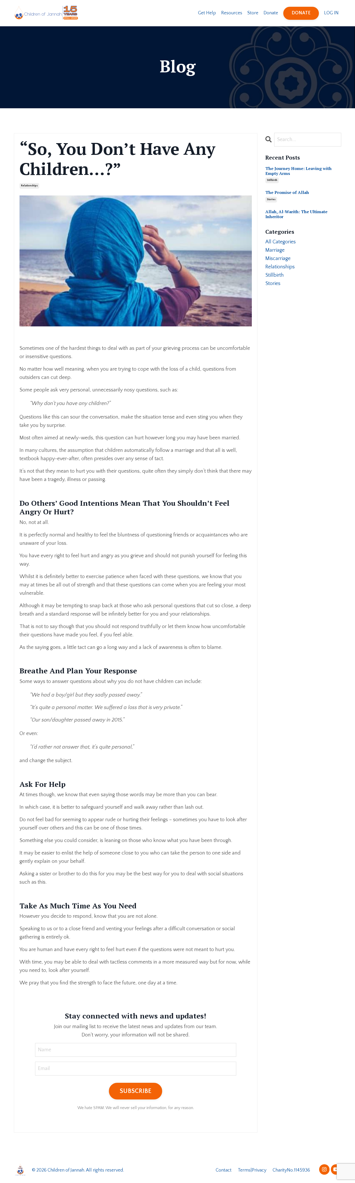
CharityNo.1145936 (291, 1170)
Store (252, 13)
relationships (29, 185)
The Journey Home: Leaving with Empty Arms (298, 171)
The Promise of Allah (287, 192)
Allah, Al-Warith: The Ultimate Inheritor (296, 214)
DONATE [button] (301, 13)
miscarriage (278, 258)
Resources (231, 13)
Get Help (207, 13)
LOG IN (331, 13)
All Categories (280, 242)
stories (271, 199)
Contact (224, 1170)
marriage (275, 250)
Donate (271, 13)
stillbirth (272, 180)
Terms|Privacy (252, 1170)
